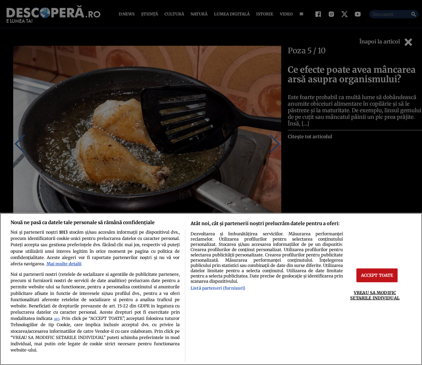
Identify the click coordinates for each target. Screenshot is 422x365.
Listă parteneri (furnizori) (218, 288)
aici (56, 319)
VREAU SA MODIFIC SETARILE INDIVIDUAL (374, 295)
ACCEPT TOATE (377, 275)
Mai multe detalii (63, 263)
